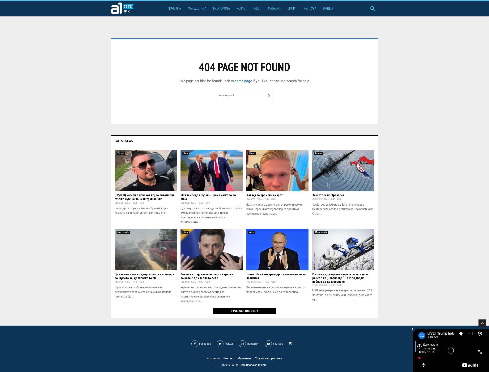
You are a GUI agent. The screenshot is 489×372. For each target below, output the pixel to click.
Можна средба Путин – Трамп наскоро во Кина (208, 197)
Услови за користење (268, 358)
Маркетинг (244, 358)
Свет (257, 8)
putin (251, 232)
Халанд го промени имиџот (264, 195)
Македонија (197, 8)
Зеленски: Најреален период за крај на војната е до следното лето (207, 276)
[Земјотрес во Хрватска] (343, 170)
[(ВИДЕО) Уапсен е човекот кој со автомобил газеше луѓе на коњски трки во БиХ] (146, 170)
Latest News (124, 141)
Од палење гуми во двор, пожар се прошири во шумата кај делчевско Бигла (144, 276)
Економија (221, 8)
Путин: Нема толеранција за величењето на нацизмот (276, 276)
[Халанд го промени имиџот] (277, 170)
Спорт (292, 8)
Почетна (174, 8)
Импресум (213, 358)
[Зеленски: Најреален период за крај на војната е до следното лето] (212, 249)
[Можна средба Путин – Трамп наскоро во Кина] (212, 170)
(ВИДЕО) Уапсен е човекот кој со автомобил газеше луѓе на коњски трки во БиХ (144, 197)
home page (243, 81)
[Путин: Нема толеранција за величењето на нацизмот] (277, 249)
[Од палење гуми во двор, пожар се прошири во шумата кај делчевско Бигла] (146, 249)
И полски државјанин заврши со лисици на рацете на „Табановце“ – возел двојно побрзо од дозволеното (340, 278)
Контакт (228, 358)
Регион (242, 8)
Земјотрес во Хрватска (328, 195)
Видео (328, 8)
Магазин (274, 8)
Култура (310, 8)
